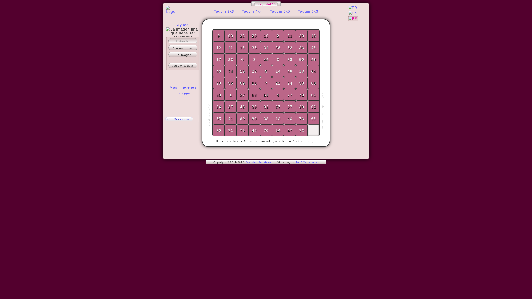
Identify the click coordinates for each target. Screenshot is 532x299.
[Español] (353, 18)
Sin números (183, 48)
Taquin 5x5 (280, 11)
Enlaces (183, 94)
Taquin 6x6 (308, 11)
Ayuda (183, 25)
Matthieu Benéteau (258, 162)
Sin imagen (183, 55)
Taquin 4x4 (252, 11)
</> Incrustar (179, 119)
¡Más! (183, 102)
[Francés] (353, 7)
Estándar (183, 41)
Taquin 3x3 (224, 11)
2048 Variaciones (307, 162)
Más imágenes (183, 87)
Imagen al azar (182, 65)
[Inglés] (353, 13)
